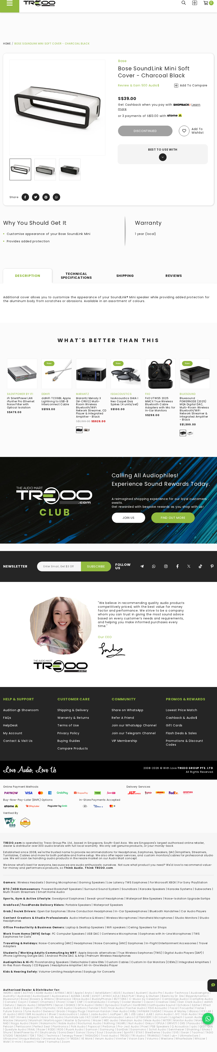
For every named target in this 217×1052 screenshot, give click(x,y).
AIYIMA (59, 993)
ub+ (174, 1035)
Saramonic (138, 1029)
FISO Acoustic (157, 1008)
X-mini (17, 1042)
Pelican (8, 1026)
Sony (91, 1032)
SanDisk (122, 1029)
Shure (7, 1032)
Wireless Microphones (121, 918)
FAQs (7, 718)
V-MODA (73, 1038)
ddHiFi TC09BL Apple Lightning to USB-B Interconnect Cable (56, 401)
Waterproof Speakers (108, 905)
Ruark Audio (74, 1029)
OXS (182, 1023)
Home (7, 43)
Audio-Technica (176, 993)
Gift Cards (174, 725)
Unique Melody (29, 1038)
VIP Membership (124, 741)
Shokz (206, 1029)
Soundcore (113, 1032)
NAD (6, 1023)
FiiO (147, 394)
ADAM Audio (44, 993)
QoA (210, 1026)
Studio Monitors (186, 918)
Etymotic (49, 1008)
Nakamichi (48, 1023)
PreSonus (109, 1026)
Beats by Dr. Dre (173, 996)
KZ (88, 1017)
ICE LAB (206, 1011)
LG (155, 1017)
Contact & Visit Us (18, 741)
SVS (176, 1032)
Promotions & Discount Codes (184, 743)
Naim (34, 1023)
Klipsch (34, 1017)
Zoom (66, 1042)
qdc (194, 1026)
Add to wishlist (198, 131)
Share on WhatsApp (127, 710)
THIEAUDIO (92, 1035)
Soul (100, 1032)
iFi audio (9, 1014)
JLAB (149, 1014)
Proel (144, 1026)
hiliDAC (157, 1011)
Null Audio (135, 1023)
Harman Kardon (99, 1011)
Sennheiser (176, 1029)
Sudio (167, 1032)
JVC (177, 1014)
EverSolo (81, 1008)
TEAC (40, 1035)
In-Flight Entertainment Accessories (171, 943)
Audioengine (200, 993)
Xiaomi (29, 1042)
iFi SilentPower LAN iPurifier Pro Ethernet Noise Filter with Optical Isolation (20, 402)
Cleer (71, 1002)
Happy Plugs (77, 1011)
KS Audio (57, 1017)
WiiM (6, 1042)
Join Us (128, 518)
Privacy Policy (68, 733)
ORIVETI (172, 1023)
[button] (13, 171)
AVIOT (96, 996)
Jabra (83, 1014)
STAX (139, 1032)
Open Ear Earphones (51, 911)
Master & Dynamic (78, 1020)
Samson (92, 1029)
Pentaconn (23, 1026)
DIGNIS (70, 1005)
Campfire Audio (201, 999)
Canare (10, 1002)
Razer (42, 1029)
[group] (20, 171)
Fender (93, 1008)
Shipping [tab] (125, 275)
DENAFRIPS (45, 1005)
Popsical (94, 1026)
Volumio (153, 1038)
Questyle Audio (15, 1029)
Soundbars (130, 889)
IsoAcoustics (121, 394)
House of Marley (175, 1011)
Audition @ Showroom (21, 710)
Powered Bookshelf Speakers (62, 889)
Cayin (22, 1002)
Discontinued (145, 131)
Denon (59, 1005)
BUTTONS (120, 999)
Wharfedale (183, 1038)
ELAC (17, 1008)
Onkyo (149, 1023)
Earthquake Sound (162, 1005)
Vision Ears (136, 1038)
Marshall (35, 1020)
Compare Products (194, 2)
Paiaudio (194, 1023)
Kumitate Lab (74, 1017)
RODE (51, 1029)
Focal (174, 1008)
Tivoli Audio (109, 1035)
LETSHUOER (143, 1017)
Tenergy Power (72, 1035)
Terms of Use (68, 725)
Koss (45, 1017)
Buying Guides (68, 741)
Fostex (199, 1008)
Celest (33, 1002)
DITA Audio (85, 1005)
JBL (126, 1014)
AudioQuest (41, 996)
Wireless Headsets (30, 882)
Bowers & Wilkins (42, 999)
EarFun (126, 1005)
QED (202, 1026)
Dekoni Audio (26, 1005)
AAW (17, 993)
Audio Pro (156, 993)
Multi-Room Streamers (19, 892)
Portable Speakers (78, 905)
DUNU (99, 1005)
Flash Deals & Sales (181, 733)
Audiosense (60, 996)
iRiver (52, 1014)
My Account (12, 733)
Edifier (196, 1005)
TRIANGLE (153, 1035)
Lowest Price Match (181, 710)
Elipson (28, 1008)
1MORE (7, 993)
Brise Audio (82, 999)
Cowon (149, 1002)
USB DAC (93, 933)
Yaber (40, 1042)
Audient (141, 993)
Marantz (82, 394)
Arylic (89, 993)
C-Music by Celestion (144, 999)
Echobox (184, 1005)
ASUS (117, 993)
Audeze (128, 993)
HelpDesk (10, 725)
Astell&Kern (103, 993)
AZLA (116, 996)
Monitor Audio (183, 1020)
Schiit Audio (157, 1029)
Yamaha (53, 1042)
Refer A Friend (123, 718)
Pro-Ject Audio (128, 1026)
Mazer (97, 1020)
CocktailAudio (95, 1002)
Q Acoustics (180, 1026)
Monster (201, 1020)
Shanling (193, 1029)
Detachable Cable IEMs (87, 962)
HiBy (133, 1011)
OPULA (160, 1023)
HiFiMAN (143, 1011)
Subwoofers (203, 889)
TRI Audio (138, 1035)
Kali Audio (189, 1014)
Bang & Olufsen (148, 996)
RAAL (31, 1029)
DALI (173, 1002)
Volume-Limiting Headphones (60, 971)
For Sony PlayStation (192, 882)
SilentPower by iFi (20, 394)
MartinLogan (53, 1020)
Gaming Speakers (92, 882)
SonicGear (66, 1032)
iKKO (21, 1014)
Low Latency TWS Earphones (127, 882)
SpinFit (128, 1032)
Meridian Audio (131, 1020)
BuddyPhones (102, 999)
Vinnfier (120, 1038)
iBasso (194, 1011)
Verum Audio (104, 1038)
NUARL (121, 1023)
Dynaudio (112, 1005)
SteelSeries (152, 1032)
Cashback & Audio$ (181, 718)
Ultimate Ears (189, 1035)
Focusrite (186, 1008)
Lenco (129, 1017)
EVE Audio (65, 1008)
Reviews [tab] (174, 275)
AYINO (107, 996)
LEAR (95, 1017)
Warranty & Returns (73, 718)
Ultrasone (10, 1038)
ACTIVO (28, 993)
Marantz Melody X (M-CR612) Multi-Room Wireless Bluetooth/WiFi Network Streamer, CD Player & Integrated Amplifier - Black (91, 407)
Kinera (21, 1017)
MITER (167, 1020)
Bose (122, 60)
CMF (80, 1002)
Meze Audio (153, 1020)
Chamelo (47, 1002)
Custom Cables (117, 962)
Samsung (107, 1029)
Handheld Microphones (156, 918)
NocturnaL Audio (90, 1023)
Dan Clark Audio (190, 1002)
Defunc (10, 1005)
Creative (162, 1002)
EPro (38, 1008)
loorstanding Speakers (52, 962)
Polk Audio (78, 1026)
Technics (53, 1035)
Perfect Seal (41, 1026)
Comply (113, 1002)
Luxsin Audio (194, 1017)
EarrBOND (139, 1005)
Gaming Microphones (61, 882)
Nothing (109, 1023)
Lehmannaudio (112, 1017)
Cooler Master (131, 1002)
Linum (163, 1017)
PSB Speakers (159, 1026)
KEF (13, 1017)
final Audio (116, 1008)
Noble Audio (67, 1023)
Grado (61, 1011)
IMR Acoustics (36, 1014)
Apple (79, 993)
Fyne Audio (32, 1011)
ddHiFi (46, 394)
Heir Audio (120, 1011)
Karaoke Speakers (152, 889)
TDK (32, 1035)
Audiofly (9, 996)
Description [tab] (27, 275)
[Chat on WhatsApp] (208, 1018)
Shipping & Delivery (72, 710)
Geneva (48, 1011)
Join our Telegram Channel (134, 733)
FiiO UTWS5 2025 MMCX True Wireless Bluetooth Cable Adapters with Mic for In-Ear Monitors (160, 404)
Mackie (8, 1020)
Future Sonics (12, 1011)
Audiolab (24, 996)
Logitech (176, 1017)
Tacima (197, 1032)
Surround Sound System (101, 889)
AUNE (86, 996)
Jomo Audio (163, 1014)
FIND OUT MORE (173, 518)
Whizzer (200, 1038)
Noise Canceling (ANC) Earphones (119, 943)
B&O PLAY (128, 996)
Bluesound (187, 394)
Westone (167, 1038)
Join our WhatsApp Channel (134, 725)
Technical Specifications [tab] (76, 275)
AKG (69, 993)
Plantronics (61, 1026)
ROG (60, 1029)
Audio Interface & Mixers (87, 918)
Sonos (80, 1032)
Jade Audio (98, 1014)
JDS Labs (137, 1014)
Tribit (165, 1035)
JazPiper (115, 1014)
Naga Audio (19, 1023)
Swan (185, 1032)
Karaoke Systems (180, 889)
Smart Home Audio (51, 892)
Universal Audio (54, 1038)
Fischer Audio (135, 1008)
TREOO (124, 1035)
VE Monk (87, 1038)
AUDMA (76, 996)
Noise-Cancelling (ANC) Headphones (65, 943)
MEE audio (111, 1020)
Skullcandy (48, 1032)
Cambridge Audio (175, 999)
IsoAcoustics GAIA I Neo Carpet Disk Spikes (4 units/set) (124, 401)
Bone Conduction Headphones (90, 911)
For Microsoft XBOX (163, 882)
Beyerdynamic (196, 996)
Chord (60, 1002)
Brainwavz (63, 999)
